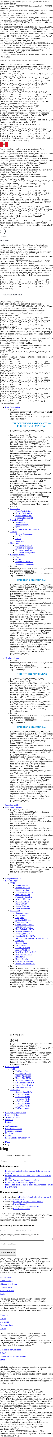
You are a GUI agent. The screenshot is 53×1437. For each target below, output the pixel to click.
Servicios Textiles (12, 805)
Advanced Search (7, 1291)
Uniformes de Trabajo (24, 548)
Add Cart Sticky (22, 901)
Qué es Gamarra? (12, 1126)
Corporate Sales (6, 1325)
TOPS (12, 883)
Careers (3, 1318)
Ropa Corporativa (12, 407)
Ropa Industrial (16, 520)
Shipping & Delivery (8, 1284)
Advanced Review (23, 899)
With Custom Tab (22, 894)
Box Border (20, 957)
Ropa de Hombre (12, 1067)
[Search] (25, 1161)
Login (2, 1294)
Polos (17, 557)
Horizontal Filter (24, 1080)
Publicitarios (15, 509)
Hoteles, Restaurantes (24, 534)
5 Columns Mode (22, 1099)
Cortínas (18, 536)
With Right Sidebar (23, 1087)
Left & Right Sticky (23, 920)
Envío (2, 1360)
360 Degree (22, 934)
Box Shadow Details (23, 954)
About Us (4, 1315)
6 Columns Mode (22, 1101)
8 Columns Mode (22, 1106)
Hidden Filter (23, 1078)
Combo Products (24, 892)
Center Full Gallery (23, 927)
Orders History (6, 1287)
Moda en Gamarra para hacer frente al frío (22, 1180)
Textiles (13, 532)
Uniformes (14, 543)
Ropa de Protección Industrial (27, 529)
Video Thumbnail (22, 908)
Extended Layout (22, 913)
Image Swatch (21, 904)
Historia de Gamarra (13, 1128)
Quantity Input (21, 943)
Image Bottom (21, 945)
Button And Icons (25, 964)
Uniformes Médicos (23, 550)
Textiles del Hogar (12, 1117)
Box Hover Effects (25, 952)
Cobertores (19, 541)
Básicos (8, 1122)
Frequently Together (23, 897)
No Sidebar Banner (23, 1073)
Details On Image (22, 947)
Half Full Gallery (24, 929)
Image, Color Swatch (24, 1085)
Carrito (8, 1135)
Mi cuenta (9, 1133)
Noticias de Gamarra (13, 1131)
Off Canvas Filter (24, 1083)
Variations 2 (15, 1090)
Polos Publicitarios (22, 511)
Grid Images (20, 915)
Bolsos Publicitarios (23, 515)
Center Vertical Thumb (24, 924)
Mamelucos (20, 522)
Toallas (18, 538)
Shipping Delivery (25, 936)
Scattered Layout (22, 906)
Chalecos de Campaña (24, 564)
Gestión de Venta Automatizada (13, 1356)
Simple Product (21, 885)
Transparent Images (23, 922)
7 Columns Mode (22, 1103)
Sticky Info (19, 918)
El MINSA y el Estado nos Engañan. (20, 1182)
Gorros (18, 559)
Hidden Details (21, 959)
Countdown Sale (22, 890)
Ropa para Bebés (12, 1115)
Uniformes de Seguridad (25, 552)
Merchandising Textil (24, 518)
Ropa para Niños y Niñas (15, 1113)
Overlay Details (24, 961)
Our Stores (4, 1322)
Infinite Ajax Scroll (23, 1076)
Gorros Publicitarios (23, 513)
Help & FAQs (5, 1277)
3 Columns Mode (22, 1094)
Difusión (3, 1353)
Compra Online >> (13, 878)
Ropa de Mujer (11, 881)
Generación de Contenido (10, 1350)
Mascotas (9, 1120)
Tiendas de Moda (12, 658)
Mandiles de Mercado (24, 562)
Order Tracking (6, 1281)
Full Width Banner (22, 1071)
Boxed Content (24, 931)
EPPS (17, 527)
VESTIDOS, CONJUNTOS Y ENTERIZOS (29, 938)
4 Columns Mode (22, 1096)
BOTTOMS (15, 911)
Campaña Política (17, 555)
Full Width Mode (22, 1108)
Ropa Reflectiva (22, 525)
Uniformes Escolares (23, 545)
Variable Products (22, 888)
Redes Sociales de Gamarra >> (17, 1138)
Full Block (19, 941)
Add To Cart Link (22, 950)
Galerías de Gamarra (13, 807)
